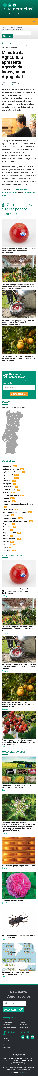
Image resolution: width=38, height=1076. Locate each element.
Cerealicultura (8, 487)
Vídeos (5, 547)
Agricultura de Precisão (12, 472)
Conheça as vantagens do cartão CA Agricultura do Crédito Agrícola (16, 786)
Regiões (4, 27)
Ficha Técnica (24, 1027)
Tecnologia (7, 544)
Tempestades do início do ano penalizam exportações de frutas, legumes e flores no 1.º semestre (18, 742)
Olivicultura (7, 527)
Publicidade (23, 1024)
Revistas (4, 14)
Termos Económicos (8, 29)
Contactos (12, 14)
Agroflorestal (8, 475)
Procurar (8, 36)
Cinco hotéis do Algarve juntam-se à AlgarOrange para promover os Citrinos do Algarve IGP (18, 358)
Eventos (15, 85)
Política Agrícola (9, 539)
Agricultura (12, 43)
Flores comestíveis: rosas (12, 900)
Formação (6, 501)
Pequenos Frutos (9, 533)
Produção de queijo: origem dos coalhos (18, 866)
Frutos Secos (8, 509)
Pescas (5, 536)
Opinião (5, 530)
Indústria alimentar (10, 518)
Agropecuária (8, 478)
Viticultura (6, 550)
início (5, 43)
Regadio (6, 542)
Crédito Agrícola (9, 490)
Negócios (6, 524)
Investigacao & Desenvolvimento (15, 521)
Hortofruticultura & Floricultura (14, 512)
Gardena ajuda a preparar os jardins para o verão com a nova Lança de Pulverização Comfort (18, 322)
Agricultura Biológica (11, 469)
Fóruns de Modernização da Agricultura (18, 504)
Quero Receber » (19, 394)
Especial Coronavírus (11, 495)
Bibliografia (20, 29)
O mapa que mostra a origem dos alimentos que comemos (15, 973)
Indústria (6, 515)
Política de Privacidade (10, 1027)
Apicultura (6, 481)
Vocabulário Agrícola (15, 27)
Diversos (6, 492)
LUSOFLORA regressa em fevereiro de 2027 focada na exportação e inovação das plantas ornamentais (18, 287)
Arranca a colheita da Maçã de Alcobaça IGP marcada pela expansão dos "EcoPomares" (19, 251)
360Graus (24, 1072)
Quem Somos (23, 14)
